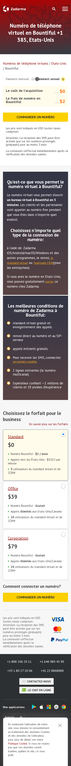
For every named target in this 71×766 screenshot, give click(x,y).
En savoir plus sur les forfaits (48, 424)
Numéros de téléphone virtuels (25, 63)
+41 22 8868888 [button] (52, 671)
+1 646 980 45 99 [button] (52, 661)
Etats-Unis (58, 63)
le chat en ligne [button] (39, 690)
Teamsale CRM (43, 263)
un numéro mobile (25, 361)
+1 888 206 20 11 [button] (19, 661)
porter (49, 281)
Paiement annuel (48, 79)
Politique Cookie (17, 743)
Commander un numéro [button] (36, 117)
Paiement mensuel (17, 79)
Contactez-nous (39, 681)
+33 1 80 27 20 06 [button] (19, 671)
